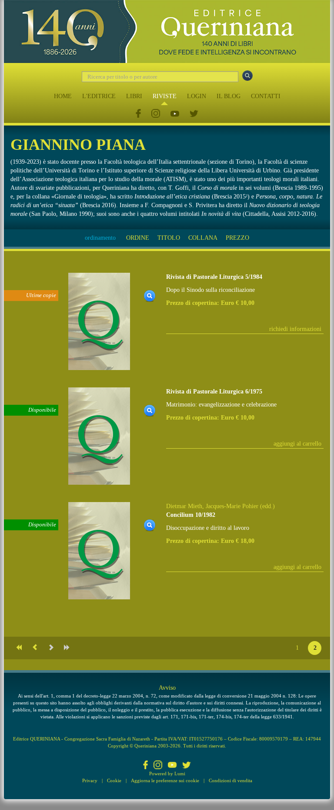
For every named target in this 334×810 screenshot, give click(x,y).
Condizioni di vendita (230, 780)
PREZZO (237, 238)
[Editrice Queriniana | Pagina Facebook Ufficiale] (138, 114)
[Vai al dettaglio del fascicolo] (99, 321)
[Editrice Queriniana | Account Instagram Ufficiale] (155, 114)
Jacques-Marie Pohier (232, 506)
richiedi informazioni (295, 329)
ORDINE (137, 238)
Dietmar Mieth (184, 506)
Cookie (114, 780)
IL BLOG (228, 96)
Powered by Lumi (167, 773)
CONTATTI (266, 96)
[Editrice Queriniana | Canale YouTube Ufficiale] (175, 114)
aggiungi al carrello (297, 443)
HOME (63, 96)
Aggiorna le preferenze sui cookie (165, 780)
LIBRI (134, 96)
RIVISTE (165, 96)
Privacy (89, 780)
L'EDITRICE (99, 96)
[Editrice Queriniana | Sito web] (167, 31)
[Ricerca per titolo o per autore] (247, 75)
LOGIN (196, 96)
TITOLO (168, 238)
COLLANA (202, 238)
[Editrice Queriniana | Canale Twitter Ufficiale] (194, 114)
